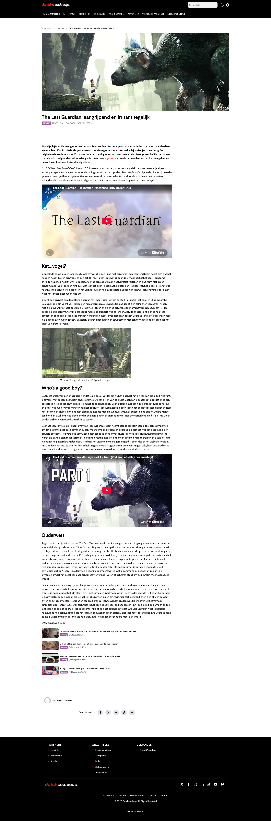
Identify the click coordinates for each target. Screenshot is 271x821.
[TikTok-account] (209, 784)
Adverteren (133, 13)
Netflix (72, 13)
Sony (62, 622)
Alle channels (115, 13)
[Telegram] (116, 712)
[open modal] (227, 5)
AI (64, 13)
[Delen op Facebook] (100, 712)
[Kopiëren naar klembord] (124, 712)
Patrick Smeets (84, 123)
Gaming (46, 123)
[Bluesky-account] (222, 784)
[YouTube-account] (215, 784)
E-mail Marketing (51, 13)
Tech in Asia (99, 13)
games (110, 158)
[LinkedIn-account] (202, 784)
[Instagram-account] (195, 784)
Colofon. (164, 795)
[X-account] (181, 784)
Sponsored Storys (176, 13)
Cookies (152, 795)
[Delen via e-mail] (132, 712)
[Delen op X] (108, 712)
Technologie (84, 13)
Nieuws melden (137, 795)
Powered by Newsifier (135, 811)
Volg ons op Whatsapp (153, 13)
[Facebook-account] (188, 784)
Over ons (122, 795)
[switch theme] (222, 5)
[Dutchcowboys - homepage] (56, 5)
